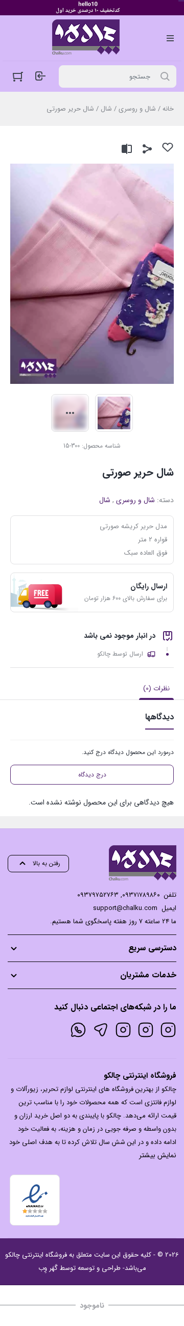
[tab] (156, 688)
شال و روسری (137, 108)
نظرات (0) (156, 688)
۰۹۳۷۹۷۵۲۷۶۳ (98, 895)
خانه (168, 108)
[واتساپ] (78, 1030)
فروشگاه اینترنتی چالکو (36, 1255)
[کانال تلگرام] (101, 1030)
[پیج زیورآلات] (168, 1030)
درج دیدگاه (92, 774)
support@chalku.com (125, 908)
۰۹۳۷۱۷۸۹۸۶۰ (141, 895)
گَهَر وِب (48, 1268)
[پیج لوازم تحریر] (145, 1030)
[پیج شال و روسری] (123, 1030)
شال (106, 108)
